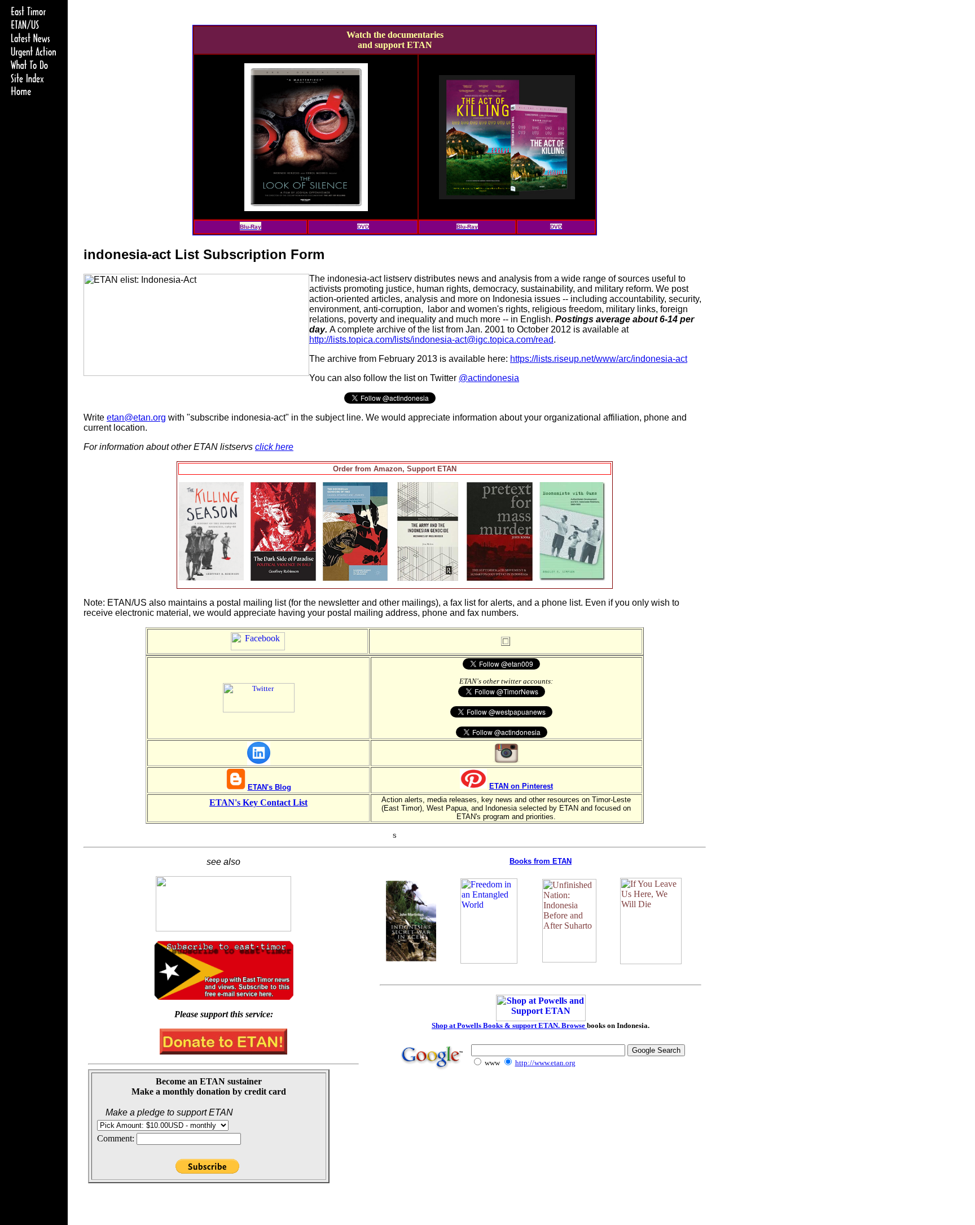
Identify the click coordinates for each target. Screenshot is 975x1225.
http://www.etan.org (545, 1062)
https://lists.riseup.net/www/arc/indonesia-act (598, 359)
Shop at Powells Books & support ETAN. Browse (509, 1025)
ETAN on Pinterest (521, 786)
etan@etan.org (136, 417)
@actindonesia (489, 378)
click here (274, 447)
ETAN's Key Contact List (258, 802)
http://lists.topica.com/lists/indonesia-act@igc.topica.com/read (431, 339)
